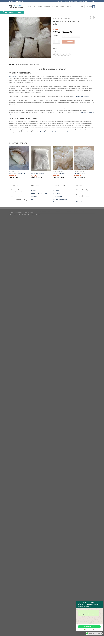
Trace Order (47, 6)
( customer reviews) (59, 29)
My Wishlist (56, 190)
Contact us (81, 1)
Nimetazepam (13, 76)
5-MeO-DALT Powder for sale (17, 173)
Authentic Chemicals (16, 212)
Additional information (25, 64)
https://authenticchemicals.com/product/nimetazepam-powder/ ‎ (50, 132)
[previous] (9, 163)
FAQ (86, 1)
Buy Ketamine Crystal (79, 173)
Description (13, 64)
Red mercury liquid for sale (63, 211)
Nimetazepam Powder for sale (80, 96)
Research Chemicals (64, 18)
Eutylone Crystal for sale (59, 173)
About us (60, 1)
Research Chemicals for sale (70, 1)
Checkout (39, 6)
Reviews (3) (37, 64)
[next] (94, 163)
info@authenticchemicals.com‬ (84, 202)
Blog (57, 6)
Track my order (57, 196)
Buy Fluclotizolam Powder (37, 173)
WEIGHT (55, 35)
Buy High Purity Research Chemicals (60, 200)
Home (29, 6)
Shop (34, 6)
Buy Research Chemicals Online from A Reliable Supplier (25, 211)
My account (56, 193)
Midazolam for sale (28, 212)
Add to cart (68, 42)
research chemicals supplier (80, 211)
